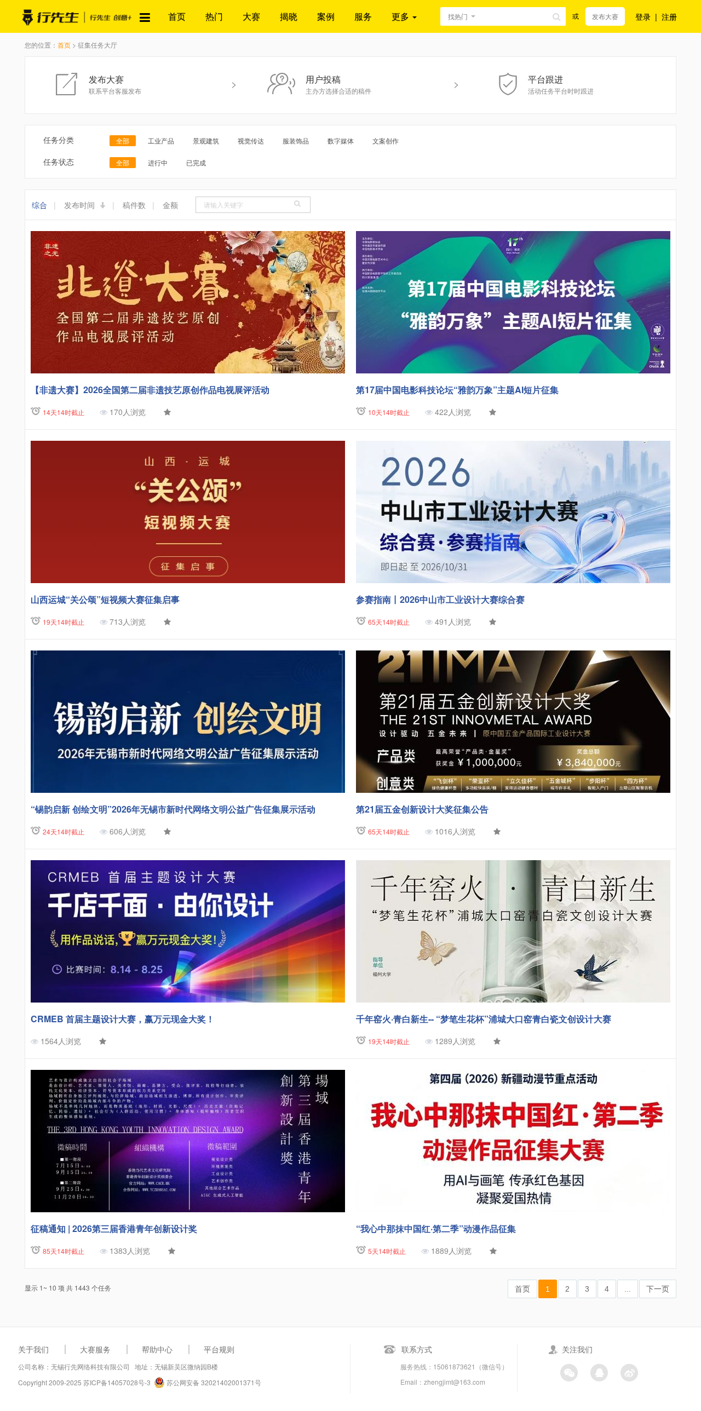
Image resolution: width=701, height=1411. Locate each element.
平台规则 (219, 1349)
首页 (177, 16)
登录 (643, 16)
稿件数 (134, 204)
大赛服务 (95, 1349)
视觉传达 (251, 140)
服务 (363, 16)
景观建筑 (206, 140)
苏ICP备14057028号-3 (117, 1382)
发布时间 (80, 204)
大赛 (251, 16)
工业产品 (161, 140)
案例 (326, 16)
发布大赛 (605, 16)
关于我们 (33, 1349)
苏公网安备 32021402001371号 (213, 1382)
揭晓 (288, 16)
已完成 (196, 162)
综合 (39, 204)
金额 (170, 204)
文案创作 (385, 140)
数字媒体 (340, 140)
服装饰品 (296, 140)
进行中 (158, 162)
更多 (401, 16)
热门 (214, 16)
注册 (669, 16)
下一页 (657, 1289)
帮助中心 (157, 1349)
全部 (122, 140)
